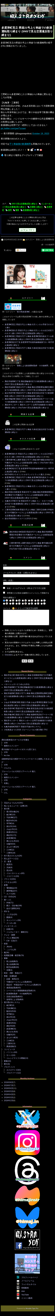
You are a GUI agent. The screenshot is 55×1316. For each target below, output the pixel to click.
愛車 (6, 1061)
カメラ (9, 894)
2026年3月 (8, 1097)
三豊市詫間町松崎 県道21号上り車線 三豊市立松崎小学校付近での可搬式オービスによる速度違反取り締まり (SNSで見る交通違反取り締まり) (29, 513)
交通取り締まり (36, 207)
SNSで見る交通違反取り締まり (24, 204)
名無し (6, 783)
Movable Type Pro (32, 1308)
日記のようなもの (11, 803)
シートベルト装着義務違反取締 (19, 991)
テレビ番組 (11, 938)
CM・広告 (10, 941)
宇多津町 (10, 817)
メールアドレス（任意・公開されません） (20, 573)
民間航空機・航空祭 (12, 955)
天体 (8, 867)
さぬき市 (10, 829)
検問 (10, 210)
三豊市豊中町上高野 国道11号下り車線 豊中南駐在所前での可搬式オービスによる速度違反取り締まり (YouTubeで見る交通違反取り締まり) (29, 463)
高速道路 (10, 1046)
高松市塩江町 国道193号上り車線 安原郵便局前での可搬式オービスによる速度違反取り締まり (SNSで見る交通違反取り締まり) (28, 678)
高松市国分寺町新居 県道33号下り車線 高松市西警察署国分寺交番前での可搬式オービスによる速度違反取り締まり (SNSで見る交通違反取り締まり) (29, 495)
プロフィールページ (29, 1277)
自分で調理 (11, 908)
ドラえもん (8, 882)
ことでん (10, 950)
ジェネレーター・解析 (15, 932)
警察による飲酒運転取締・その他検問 (32, 366)
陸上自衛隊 (11, 961)
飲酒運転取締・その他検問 (17, 994)
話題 (8, 929)
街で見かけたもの (11, 856)
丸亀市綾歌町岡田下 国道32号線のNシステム (22, 727)
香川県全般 (11, 812)
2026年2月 (8, 1100)
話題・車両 (11, 979)
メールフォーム (27, 1281)
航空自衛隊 (11, 967)
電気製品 (10, 888)
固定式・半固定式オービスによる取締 (22, 985)
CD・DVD (8, 897)
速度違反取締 (11, 988)
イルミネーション (13, 873)
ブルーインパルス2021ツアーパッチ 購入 (19, 787)
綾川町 (9, 815)
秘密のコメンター (11, 746)
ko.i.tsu (7, 755)
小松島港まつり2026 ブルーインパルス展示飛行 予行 (26, 730)
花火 (8, 870)
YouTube (25, 1295)
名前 (5, 565)
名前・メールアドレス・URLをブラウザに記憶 (26, 588)
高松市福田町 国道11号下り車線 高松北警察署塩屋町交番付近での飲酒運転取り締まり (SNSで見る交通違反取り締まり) (28, 696)
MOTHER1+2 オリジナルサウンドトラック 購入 (24, 474)
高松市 (9, 835)
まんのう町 (11, 847)
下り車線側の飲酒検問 (20, 144)
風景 (8, 864)
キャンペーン (11, 920)
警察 (17, 210)
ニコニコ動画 (26, 1298)
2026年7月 (8, 1085)
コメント (6, 608)
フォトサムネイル (28, 1284)
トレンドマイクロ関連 (15, 1058)
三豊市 (9, 853)
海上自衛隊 (11, 964)
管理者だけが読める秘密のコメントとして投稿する (28, 593)
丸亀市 (9, 844)
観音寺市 (10, 820)
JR (7, 947)
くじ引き (10, 914)
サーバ (9, 1055)
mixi (23, 1291)
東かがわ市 (11, 841)
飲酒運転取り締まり (31, 210)
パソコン (10, 1052)
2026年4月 (8, 1094)
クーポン (10, 923)
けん (6, 793)
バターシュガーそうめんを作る (17, 684)
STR (6, 743)
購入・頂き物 (11, 906)
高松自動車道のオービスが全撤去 (15, 740)
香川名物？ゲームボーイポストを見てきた (19, 749)
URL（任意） (8, 580)
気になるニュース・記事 (14, 806)
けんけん (7, 768)
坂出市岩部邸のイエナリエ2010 (18, 518)
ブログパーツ (11, 1073)
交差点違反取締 (12, 996)
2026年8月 (8, 1082)
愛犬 (6, 1064)
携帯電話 (10, 891)
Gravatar (8, 655)
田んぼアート (9, 859)
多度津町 (10, 838)
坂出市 (9, 826)
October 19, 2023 (40, 133)
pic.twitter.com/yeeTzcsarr (13, 128)
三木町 (9, 850)
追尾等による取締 (13, 999)
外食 (8, 903)
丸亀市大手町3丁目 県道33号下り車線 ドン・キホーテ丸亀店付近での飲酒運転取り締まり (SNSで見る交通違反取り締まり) (29, 504)
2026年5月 (8, 1091)
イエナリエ (11, 876)
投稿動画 (25, 1288)
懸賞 (8, 917)
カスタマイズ (11, 1070)
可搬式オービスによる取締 (17, 982)
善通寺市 (10, 832)
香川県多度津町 (23, 312)
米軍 (8, 970)
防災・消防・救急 (11, 973)
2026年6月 (8, 1088)
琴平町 (9, 823)
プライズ (7, 879)
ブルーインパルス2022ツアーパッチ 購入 (19, 771)
